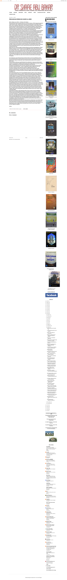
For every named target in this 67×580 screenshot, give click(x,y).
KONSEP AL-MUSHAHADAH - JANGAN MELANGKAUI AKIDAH (51, 335)
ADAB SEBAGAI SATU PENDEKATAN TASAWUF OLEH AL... (52, 397)
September (49, 325)
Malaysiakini (48, 565)
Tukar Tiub (48, 468)
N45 (47, 491)
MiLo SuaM (48, 475)
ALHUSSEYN (48, 483)
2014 (47, 310)
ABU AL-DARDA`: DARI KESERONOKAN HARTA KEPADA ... (51, 368)
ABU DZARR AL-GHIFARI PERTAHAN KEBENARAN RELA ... (52, 371)
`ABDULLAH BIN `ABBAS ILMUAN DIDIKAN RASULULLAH (50, 381)
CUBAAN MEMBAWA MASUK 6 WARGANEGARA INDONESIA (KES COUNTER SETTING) (51, 454)
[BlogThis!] (24, 108)
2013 (47, 309)
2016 (47, 313)
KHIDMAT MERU (48, 521)
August (48, 324)
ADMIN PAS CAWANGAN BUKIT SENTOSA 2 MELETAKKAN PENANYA (50, 518)
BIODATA (15, 12)
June (48, 321)
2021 (47, 410)
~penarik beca (48, 463)
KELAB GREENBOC (49, 495)
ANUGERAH (21, 12)
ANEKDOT (30, 12)
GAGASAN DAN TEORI (41, 12)
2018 (47, 406)
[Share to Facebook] (26, 108)
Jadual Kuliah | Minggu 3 (49, 529)
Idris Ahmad (48, 480)
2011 (47, 306)
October (48, 327)
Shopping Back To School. (49, 522)
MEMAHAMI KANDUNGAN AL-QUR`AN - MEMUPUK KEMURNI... (51, 345)
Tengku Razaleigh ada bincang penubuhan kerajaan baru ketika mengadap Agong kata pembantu (51, 477)
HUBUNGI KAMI (12, 14)
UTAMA (10, 12)
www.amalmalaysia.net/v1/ (50, 567)
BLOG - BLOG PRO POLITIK (50, 502)
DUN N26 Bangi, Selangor (50, 524)
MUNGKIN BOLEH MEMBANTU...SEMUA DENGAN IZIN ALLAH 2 (50, 513)
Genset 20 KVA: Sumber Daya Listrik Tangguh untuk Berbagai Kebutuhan (50, 465)
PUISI (25, 12)
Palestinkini (48, 446)
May (48, 320)
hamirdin (47, 505)
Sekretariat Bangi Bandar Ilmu (51, 546)
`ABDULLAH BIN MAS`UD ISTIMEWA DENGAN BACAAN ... (52, 376)
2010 (47, 305)
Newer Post (11, 137)
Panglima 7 (48, 499)
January (48, 314)
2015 (47, 312)
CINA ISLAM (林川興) (49, 459)
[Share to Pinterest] (27, 108)
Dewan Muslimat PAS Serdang (51, 570)
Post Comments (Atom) (16, 139)
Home (26, 137)
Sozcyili (47, 452)
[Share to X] (25, 108)
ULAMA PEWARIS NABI (49, 516)
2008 (47, 302)
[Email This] (23, 108)
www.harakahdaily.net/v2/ (50, 561)
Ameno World (48, 471)
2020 (47, 409)
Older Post (41, 137)
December (48, 403)
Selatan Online (48, 568)
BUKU (35, 12)
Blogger (40, 577)
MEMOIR (48, 12)
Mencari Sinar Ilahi (49, 528)
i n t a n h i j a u (48, 542)
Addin (47, 564)
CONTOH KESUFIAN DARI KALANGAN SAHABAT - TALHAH (51, 359)
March (48, 317)
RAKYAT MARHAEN (49, 487)
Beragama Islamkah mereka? (50, 532)
